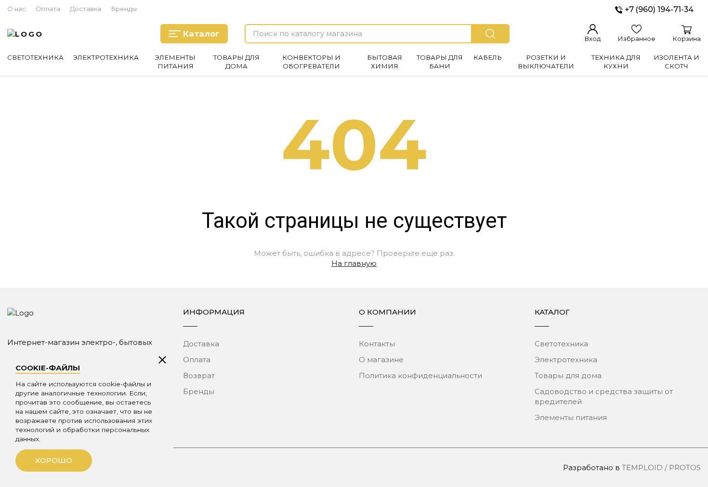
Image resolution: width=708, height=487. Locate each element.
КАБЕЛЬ (487, 57)
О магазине (381, 359)
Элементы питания (571, 417)
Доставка (85, 9)
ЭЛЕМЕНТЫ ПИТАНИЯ (175, 61)
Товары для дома (568, 375)
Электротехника (566, 359)
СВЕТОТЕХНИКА (35, 57)
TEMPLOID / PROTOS (661, 467)
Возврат (199, 375)
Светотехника (561, 343)
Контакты (377, 343)
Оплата (48, 9)
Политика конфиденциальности (420, 375)
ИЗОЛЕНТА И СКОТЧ (676, 61)
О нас (16, 9)
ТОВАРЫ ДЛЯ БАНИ (440, 61)
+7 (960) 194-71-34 (659, 9)
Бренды (124, 9)
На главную (354, 263)
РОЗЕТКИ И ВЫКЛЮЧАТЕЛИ (546, 61)
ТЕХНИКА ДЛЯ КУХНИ (616, 61)
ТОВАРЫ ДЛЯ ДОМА (236, 61)
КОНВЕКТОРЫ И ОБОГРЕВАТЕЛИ (311, 61)
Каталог (201, 34)
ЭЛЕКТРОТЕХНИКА (106, 57)
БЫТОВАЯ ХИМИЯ (384, 61)
